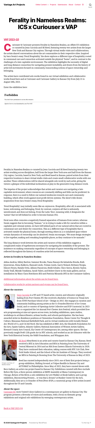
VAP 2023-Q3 (11, 39)
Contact (78, 5)
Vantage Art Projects (14, 5)
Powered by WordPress (38, 423)
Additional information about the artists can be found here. (31, 279)
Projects (53, 5)
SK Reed (22, 341)
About (71, 5)
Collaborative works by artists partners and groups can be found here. (36, 284)
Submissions (62, 5)
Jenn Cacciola (23, 295)
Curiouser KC (10, 392)
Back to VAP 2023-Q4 (13, 408)
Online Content (41, 5)
